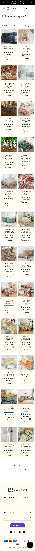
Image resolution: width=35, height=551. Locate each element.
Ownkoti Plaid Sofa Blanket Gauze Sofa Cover (9, 48)
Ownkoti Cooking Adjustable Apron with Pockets (9, 446)
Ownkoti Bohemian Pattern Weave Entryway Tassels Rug (9, 86)
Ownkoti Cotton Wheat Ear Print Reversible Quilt (9, 338)
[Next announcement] (31, 2)
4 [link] (24, 465)
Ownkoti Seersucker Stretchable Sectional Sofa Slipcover (26, 374)
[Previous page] (4, 465)
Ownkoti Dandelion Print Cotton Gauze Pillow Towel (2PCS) (9, 231)
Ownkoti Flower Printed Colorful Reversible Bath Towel (26, 302)
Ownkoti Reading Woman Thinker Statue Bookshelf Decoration (9, 158)
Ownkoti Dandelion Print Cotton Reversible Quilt (26, 193)
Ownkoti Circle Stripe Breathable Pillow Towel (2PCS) (26, 265)
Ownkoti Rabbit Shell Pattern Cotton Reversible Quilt (26, 120)
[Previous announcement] (3, 2)
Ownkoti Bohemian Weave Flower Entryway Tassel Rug (9, 120)
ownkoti (14, 547)
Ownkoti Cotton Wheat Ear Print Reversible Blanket (26, 338)
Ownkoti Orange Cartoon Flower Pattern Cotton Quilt (9, 301)
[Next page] (25, 469)
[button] (3, 8)
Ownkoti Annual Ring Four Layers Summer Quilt (9, 265)
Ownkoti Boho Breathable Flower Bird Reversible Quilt (26, 157)
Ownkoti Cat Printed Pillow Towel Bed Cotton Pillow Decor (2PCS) (26, 86)
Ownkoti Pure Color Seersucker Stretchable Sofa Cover (26, 409)
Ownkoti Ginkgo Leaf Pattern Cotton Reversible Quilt (9, 408)
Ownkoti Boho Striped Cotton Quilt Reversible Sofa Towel (9, 194)
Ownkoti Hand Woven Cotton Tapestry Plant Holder (26, 49)
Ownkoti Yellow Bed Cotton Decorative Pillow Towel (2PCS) (9, 374)
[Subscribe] (29, 504)
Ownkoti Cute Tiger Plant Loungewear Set (26, 446)
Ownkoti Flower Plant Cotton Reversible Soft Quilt (26, 231)
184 (20, 469)
